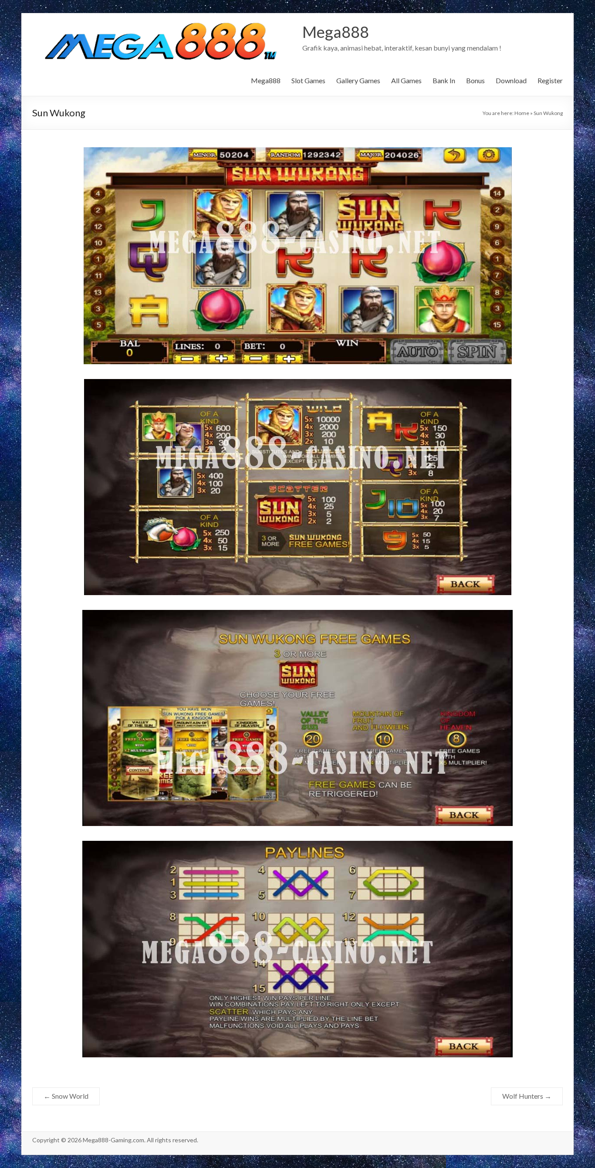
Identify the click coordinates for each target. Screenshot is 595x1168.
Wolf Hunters (526, 1096)
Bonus (475, 80)
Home (521, 113)
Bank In (444, 80)
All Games (406, 80)
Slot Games (308, 80)
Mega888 (335, 31)
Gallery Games (358, 80)
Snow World (66, 1096)
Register (550, 80)
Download (511, 80)
